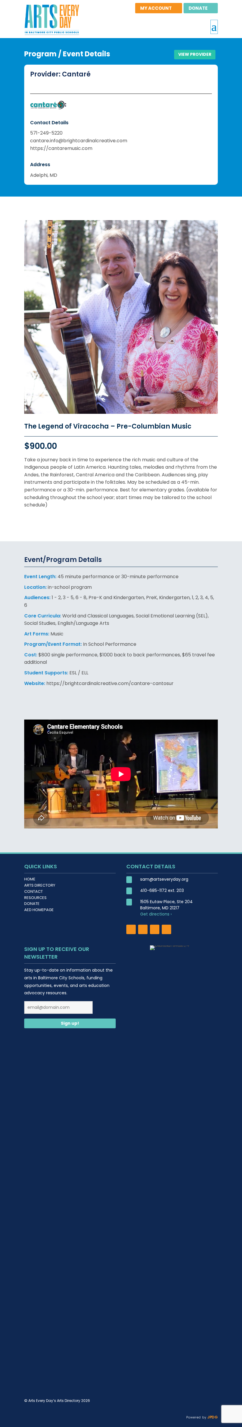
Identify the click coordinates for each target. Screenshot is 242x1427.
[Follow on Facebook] (131, 929)
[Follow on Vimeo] (166, 929)
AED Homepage (39, 910)
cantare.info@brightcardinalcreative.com (78, 140)
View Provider (194, 54)
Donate (32, 903)
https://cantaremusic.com (61, 148)
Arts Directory (39, 885)
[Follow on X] (154, 929)
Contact (33, 891)
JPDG (212, 1417)
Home (29, 879)
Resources (35, 897)
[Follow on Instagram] (143, 929)
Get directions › (156, 914)
